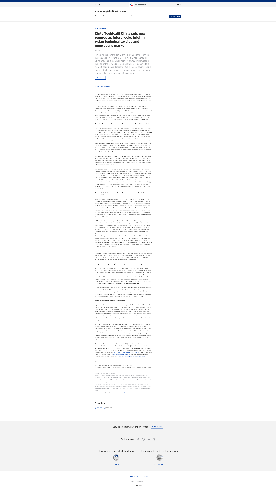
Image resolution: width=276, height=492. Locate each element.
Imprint (132, 481)
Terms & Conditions (133, 476)
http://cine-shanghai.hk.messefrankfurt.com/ (125, 352)
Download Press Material (103, 86)
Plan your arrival (159, 465)
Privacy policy (140, 481)
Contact (116, 465)
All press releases (102, 28)
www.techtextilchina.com (120, 354)
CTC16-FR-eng (101, 408)
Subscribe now (157, 426)
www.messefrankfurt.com (122, 392)
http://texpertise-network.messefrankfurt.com (131, 356)
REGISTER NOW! (175, 16)
